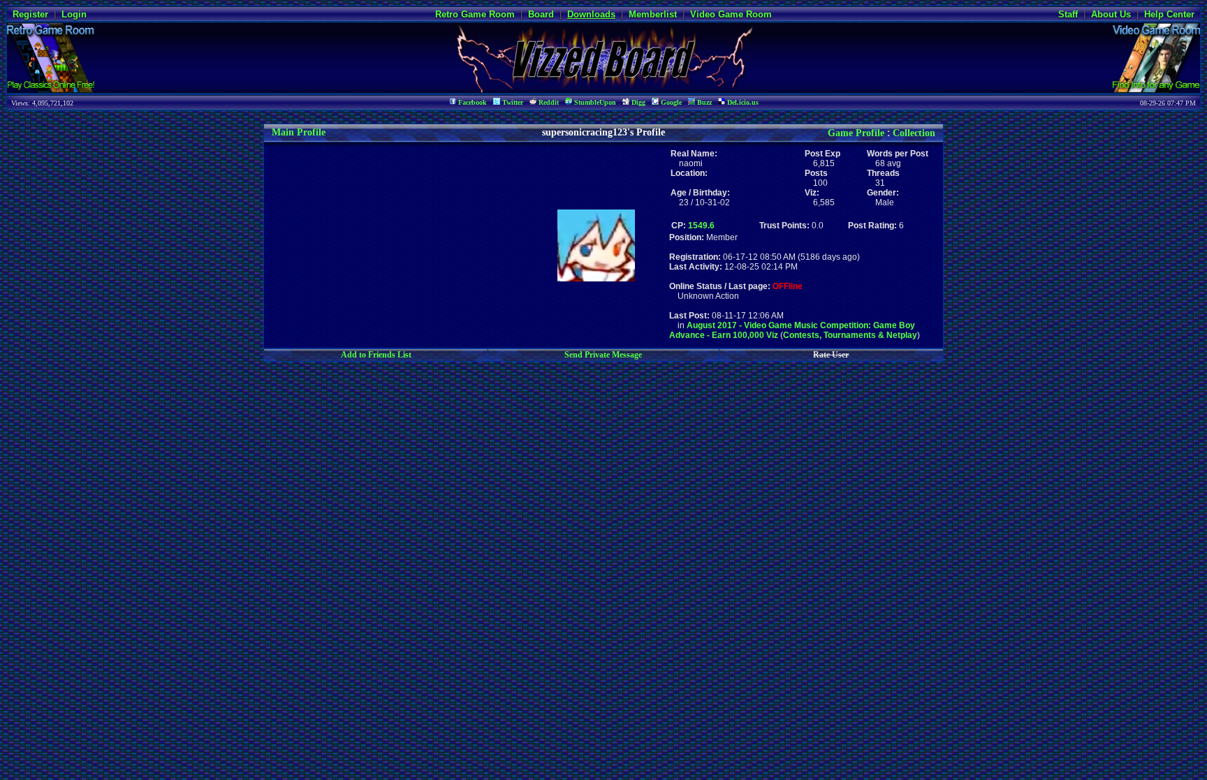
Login (74, 14)
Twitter (511, 102)
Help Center (1169, 14)
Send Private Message (603, 355)
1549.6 (701, 225)
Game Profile (856, 133)
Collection (914, 133)
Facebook (471, 102)
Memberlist (653, 14)
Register (30, 14)
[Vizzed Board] (603, 89)
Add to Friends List (376, 355)
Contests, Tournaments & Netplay (850, 335)
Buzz (703, 102)
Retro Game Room (475, 14)
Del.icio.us (742, 102)
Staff (1068, 14)
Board (541, 14)
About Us (1111, 14)
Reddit (547, 102)
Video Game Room (731, 14)
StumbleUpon (594, 102)
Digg (637, 102)
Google (670, 102)
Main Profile (298, 132)
